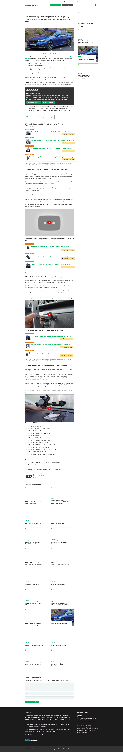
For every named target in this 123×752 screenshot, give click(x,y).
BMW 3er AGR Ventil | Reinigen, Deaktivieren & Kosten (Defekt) (59, 624)
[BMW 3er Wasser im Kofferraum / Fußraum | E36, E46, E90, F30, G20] (62, 589)
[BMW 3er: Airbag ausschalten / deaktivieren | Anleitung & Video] (36, 609)
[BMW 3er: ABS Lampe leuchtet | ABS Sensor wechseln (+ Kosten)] (62, 569)
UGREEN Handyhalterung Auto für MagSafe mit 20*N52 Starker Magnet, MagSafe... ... (53, 256)
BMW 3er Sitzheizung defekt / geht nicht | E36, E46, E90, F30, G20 (60, 644)
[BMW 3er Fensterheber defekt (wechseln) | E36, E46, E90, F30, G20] (62, 548)
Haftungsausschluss (55, 749)
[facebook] (96, 5)
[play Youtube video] (49, 222)
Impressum (38, 749)
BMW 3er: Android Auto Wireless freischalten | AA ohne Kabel (86, 59)
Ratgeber (53, 498)
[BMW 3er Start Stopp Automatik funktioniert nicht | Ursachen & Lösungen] (36, 650)
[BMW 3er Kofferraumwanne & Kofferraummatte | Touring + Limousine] (88, 12)
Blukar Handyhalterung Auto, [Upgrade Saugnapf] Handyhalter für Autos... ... (51, 336)
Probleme (27, 520)
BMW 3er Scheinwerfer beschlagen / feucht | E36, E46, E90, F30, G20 (34, 522)
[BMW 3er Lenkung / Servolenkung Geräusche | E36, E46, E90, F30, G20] (36, 630)
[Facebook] (35, 477)
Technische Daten (29, 500)
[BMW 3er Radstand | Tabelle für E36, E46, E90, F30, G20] (36, 487)
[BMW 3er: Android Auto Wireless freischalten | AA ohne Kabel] (88, 47)
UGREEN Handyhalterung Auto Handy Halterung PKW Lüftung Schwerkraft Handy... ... (53, 157)
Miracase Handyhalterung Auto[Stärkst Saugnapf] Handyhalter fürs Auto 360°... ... (52, 344)
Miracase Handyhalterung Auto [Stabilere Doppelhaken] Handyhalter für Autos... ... (52, 140)
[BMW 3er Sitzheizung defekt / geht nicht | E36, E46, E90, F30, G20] (62, 630)
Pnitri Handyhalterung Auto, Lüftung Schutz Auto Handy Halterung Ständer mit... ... (52, 148)
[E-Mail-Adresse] (33, 477)
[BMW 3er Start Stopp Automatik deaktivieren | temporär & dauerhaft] (62, 650)
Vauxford (46, 53)
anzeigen (51, 117)
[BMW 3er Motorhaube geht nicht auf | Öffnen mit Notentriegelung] (36, 548)
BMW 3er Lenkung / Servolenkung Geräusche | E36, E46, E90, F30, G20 (34, 644)
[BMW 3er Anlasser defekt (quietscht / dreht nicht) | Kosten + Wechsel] (88, 64)
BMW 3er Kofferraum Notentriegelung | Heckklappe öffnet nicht (59, 542)
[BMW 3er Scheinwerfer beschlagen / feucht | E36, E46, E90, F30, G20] (36, 508)
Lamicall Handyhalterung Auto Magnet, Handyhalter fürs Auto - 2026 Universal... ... (52, 264)
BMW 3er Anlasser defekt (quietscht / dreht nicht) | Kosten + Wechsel (84, 77)
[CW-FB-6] (31, 740)
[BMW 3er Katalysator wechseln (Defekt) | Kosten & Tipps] (36, 528)
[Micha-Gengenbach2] (31, 90)
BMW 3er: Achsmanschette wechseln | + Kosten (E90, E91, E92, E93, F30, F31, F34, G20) (60, 502)
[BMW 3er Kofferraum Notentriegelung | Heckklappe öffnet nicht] (62, 528)
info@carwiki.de (66, 749)
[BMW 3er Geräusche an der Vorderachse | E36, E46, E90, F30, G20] (36, 589)
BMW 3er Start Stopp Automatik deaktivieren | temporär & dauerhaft (59, 664)
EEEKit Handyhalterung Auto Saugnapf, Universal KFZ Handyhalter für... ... (50, 353)
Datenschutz (46, 749)
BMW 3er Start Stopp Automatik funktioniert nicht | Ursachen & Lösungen (33, 664)
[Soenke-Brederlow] (29, 90)
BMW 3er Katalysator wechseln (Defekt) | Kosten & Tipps (33, 543)
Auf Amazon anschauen (69, 134)
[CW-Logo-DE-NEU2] (31, 5)
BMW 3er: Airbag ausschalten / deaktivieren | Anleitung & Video (33, 624)
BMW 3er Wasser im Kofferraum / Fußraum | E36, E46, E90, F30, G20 (59, 604)
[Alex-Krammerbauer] (37, 90)
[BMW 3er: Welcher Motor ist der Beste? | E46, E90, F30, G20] (62, 508)
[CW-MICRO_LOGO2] (29, 475)
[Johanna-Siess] (35, 90)
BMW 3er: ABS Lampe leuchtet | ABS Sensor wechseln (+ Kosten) (60, 583)
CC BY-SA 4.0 (51, 53)
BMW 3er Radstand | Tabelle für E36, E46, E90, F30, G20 (33, 502)
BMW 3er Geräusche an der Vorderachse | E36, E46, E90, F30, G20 (33, 603)
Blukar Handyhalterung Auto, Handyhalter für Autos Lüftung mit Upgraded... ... (51, 131)
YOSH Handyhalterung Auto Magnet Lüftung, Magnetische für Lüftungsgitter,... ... (52, 246)
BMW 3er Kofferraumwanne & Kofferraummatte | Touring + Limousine (85, 25)
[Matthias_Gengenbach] (27, 90)
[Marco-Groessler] (33, 90)
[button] (93, 5)
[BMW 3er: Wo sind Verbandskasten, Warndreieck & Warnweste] (36, 569)
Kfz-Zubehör (80, 22)
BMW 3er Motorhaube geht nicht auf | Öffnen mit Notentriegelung (33, 563)
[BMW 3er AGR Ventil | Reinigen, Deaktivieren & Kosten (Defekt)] (62, 609)
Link (55, 53)
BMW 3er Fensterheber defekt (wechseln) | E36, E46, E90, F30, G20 (60, 563)
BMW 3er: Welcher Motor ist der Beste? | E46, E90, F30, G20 (59, 522)
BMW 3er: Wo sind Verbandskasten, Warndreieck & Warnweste (34, 583)
